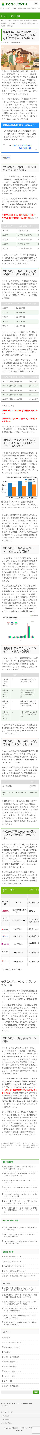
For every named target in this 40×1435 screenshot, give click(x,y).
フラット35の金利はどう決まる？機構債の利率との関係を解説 (20, 1229)
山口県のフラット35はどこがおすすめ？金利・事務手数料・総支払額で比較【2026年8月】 (20, 1289)
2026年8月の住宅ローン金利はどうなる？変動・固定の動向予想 (19, 1235)
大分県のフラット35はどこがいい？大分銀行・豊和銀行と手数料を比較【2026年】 (29, 1145)
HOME (5, 20)
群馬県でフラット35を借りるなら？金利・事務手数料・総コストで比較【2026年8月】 (20, 1296)
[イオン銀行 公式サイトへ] (5, 945)
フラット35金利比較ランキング (15, 1271)
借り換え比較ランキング (12, 1256)
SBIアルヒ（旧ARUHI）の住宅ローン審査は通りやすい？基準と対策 (10, 1145)
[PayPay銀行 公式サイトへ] (5, 929)
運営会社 (6, 1416)
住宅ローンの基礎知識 (11, 1357)
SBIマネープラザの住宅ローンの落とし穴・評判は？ (20, 1188)
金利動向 (7, 1352)
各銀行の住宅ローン (11, 1362)
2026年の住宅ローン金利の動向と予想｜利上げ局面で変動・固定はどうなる (20, 1242)
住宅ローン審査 (31, 20)
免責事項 (6, 1419)
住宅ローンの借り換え (11, 1386)
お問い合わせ (7, 1423)
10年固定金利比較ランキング (14, 1266)
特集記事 (7, 1338)
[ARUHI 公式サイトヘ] (5, 918)
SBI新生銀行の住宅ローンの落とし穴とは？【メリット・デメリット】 (20, 1195)
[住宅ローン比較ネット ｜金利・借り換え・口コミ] (15, 3)
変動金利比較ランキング (12, 1261)
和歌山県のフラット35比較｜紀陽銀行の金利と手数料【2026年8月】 (20, 1316)
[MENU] (36, 3)
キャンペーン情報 (10, 1366)
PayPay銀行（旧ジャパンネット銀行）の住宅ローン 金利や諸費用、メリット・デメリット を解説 (21, 1210)
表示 (8, 158)
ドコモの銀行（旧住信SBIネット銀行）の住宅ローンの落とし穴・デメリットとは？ (20, 1202)
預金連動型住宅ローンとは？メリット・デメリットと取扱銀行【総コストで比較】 (20, 1303)
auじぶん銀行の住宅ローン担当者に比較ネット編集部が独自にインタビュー (20, 1168)
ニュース (22, 20)
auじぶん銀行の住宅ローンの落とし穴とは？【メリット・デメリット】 (19, 1175)
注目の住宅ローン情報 (11, 1347)
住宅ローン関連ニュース (12, 1371)
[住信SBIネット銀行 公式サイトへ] (5, 912)
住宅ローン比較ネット (21, 1428)
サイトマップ (7, 1412)
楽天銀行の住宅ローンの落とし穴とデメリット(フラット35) (20, 1182)
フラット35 (8, 1381)
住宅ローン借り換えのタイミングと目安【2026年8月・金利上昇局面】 (20, 1310)
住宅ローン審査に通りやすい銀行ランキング (19, 1276)
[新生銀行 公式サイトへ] (5, 937)
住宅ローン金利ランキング (13, 1342)
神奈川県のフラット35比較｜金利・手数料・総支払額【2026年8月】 (20, 1323)
